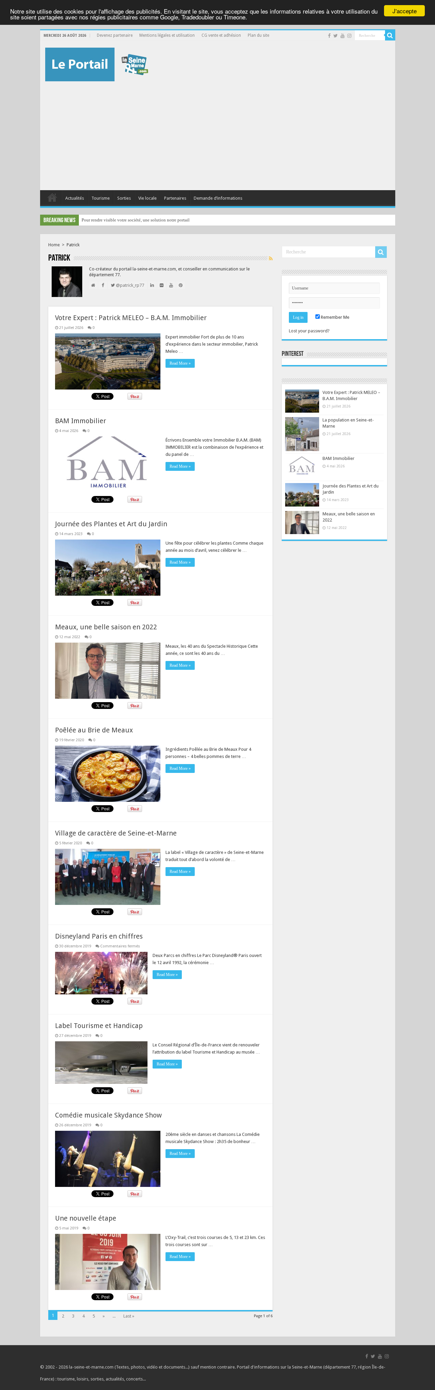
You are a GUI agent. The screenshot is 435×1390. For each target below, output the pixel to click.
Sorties (124, 198)
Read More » (180, 363)
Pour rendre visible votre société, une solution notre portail (136, 219)
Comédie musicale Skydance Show (108, 1115)
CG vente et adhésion (221, 35)
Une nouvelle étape (85, 1218)
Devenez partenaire (115, 35)
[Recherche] (390, 35)
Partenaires (175, 198)
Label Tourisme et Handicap (99, 1026)
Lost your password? (309, 330)
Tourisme (100, 198)
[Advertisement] (217, 132)
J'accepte (405, 10)
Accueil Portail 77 (52, 197)
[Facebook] (329, 36)
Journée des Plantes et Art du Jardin (111, 524)
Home (54, 244)
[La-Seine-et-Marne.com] (96, 63)
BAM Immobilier (80, 421)
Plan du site (258, 35)
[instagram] (349, 36)
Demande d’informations (218, 198)
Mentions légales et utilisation (167, 35)
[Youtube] (342, 36)
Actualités (74, 198)
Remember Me (334, 317)
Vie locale (147, 198)
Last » (128, 1316)
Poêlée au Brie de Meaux (94, 730)
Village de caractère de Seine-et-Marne (116, 833)
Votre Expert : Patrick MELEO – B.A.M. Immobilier (131, 318)
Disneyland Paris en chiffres (99, 936)
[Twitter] (335, 36)
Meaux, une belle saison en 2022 (106, 627)
